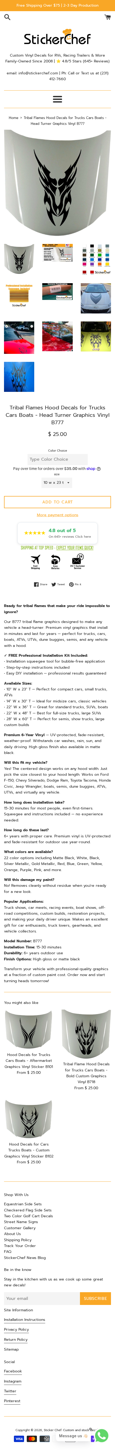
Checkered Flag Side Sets (28, 1210)
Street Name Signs (21, 1222)
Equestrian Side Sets (23, 1204)
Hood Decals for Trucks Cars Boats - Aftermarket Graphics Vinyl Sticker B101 (29, 1061)
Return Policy (16, 1339)
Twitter (10, 1391)
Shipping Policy (18, 1240)
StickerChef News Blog (25, 1258)
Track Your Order (20, 1246)
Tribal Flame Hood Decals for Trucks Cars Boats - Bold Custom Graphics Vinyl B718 (86, 1073)
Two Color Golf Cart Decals (28, 1216)
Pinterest (12, 1401)
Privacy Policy (16, 1329)
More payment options (57, 515)
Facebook (13, 1371)
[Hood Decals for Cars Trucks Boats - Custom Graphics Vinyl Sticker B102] (28, 1119)
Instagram (12, 1381)
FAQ (7, 1251)
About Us (12, 1234)
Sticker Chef (52, 1430)
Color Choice (57, 450)
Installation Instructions (24, 1319)
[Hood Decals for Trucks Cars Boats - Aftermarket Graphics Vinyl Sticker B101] (28, 1029)
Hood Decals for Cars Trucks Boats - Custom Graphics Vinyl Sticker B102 (28, 1150)
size (57, 474)
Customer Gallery (20, 1228)
